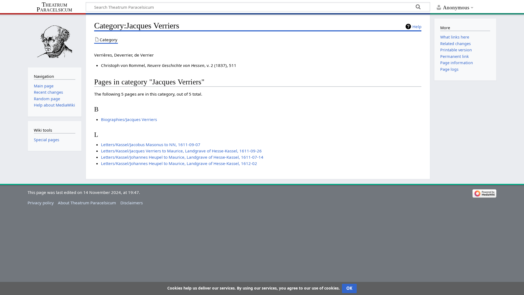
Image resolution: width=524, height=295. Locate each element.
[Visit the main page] (54, 40)
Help (416, 26)
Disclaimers (131, 202)
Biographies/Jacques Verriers (129, 119)
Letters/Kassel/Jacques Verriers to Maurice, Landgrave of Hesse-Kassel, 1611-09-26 (181, 151)
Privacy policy (41, 202)
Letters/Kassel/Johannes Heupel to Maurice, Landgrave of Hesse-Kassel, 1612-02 (179, 163)
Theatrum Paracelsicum (54, 7)
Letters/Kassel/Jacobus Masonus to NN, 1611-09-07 (150, 144)
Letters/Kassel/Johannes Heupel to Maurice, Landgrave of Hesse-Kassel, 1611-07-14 (182, 157)
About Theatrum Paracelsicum (87, 202)
